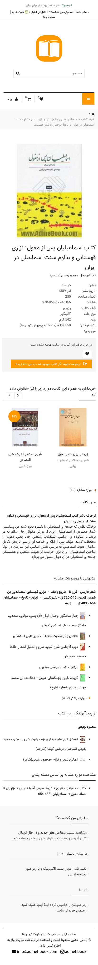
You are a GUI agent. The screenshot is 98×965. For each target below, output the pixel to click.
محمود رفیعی (69, 275)
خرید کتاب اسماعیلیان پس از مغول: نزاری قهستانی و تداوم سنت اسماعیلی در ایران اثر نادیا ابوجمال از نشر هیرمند (54, 122)
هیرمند (66, 285)
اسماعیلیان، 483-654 (52, 794)
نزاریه (68, 603)
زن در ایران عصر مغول (73, 454)
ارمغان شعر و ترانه (66, 759)
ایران (22, 788)
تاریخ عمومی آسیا (41, 788)
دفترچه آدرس (77, 874)
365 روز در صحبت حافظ (62, 636)
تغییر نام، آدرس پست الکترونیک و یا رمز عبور (56, 869)
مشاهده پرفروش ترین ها (38, 325)
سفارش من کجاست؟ (61, 12)
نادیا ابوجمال (88, 275)
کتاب (82, 788)
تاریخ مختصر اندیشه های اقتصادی (25, 457)
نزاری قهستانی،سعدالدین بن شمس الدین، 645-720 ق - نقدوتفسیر (51, 594)
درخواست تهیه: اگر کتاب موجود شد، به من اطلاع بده (49, 364)
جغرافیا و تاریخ (66, 788)
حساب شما (82, 12)
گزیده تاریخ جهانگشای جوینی (59, 678)
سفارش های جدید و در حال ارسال (42, 833)
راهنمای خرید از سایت (72, 910)
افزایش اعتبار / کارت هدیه (29, 12)
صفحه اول (69, 934)
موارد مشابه (84, 490)
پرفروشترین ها (32, 934)
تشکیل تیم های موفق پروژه (60, 739)
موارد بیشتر (78, 698)
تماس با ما (49, 16)
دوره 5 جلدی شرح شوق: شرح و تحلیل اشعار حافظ (44, 647)
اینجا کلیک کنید (32, 905)
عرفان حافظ (70, 667)
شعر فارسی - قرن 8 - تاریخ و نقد (73, 592)
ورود (10, 99)
